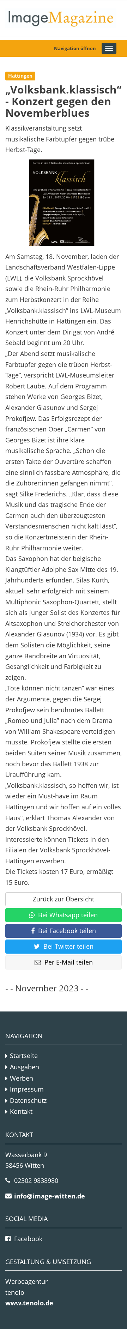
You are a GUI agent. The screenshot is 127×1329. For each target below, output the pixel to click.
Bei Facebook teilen (67, 930)
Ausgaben (24, 1067)
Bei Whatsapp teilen (68, 915)
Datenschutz (28, 1100)
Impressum (27, 1089)
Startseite (24, 1055)
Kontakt (21, 1111)
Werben (21, 1078)
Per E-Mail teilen (68, 962)
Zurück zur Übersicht (63, 899)
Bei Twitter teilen (68, 946)
